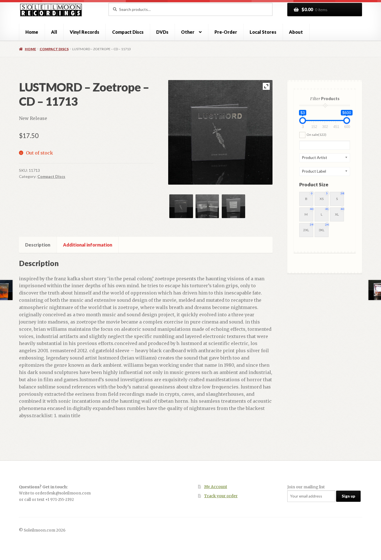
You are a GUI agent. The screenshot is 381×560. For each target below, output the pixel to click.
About (296, 32)
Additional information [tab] (87, 244)
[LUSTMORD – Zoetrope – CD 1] (181, 206)
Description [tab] (37, 244)
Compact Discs (128, 32)
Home (31, 32)
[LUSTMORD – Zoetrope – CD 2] (207, 206)
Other (187, 32)
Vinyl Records (84, 32)
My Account (215, 486)
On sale (316, 134)
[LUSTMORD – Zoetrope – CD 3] (233, 206)
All (54, 32)
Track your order (221, 496)
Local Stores (263, 32)
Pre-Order (225, 32)
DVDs (162, 32)
